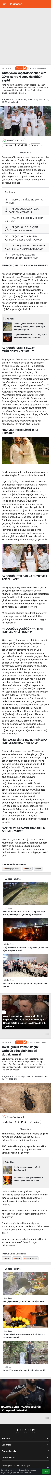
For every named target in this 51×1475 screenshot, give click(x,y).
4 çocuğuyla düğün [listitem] (12, 869)
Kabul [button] (46, 1472)
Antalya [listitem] (27, 869)
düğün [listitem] (38, 869)
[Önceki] (4, 1012)
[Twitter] (25, 1430)
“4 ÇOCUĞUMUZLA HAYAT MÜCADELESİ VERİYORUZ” (22, 210)
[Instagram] (33, 1430)
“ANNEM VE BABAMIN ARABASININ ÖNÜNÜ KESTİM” (21, 256)
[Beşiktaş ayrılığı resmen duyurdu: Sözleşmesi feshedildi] (25, 1396)
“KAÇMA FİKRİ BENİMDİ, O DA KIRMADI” (24, 220)
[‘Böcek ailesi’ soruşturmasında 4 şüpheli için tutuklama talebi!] (25, 1180)
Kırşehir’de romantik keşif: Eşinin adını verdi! (24, 1370)
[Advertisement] (25, 35)
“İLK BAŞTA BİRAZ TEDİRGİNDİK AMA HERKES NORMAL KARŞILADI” (25, 247)
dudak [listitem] (17, 1258)
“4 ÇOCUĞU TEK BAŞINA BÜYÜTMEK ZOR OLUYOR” (21, 229)
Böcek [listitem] (7, 1258)
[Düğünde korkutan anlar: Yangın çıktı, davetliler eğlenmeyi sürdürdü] (25, 337)
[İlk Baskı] (16, 3)
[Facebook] (18, 1430)
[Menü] (4, 3)
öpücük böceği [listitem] (30, 1258)
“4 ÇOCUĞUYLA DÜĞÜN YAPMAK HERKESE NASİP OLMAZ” (23, 238)
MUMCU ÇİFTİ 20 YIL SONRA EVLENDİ (24, 201)
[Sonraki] (47, 1012)
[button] (25, 68)
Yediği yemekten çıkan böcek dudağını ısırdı (23, 1301)
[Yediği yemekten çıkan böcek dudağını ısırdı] (25, 1170)
